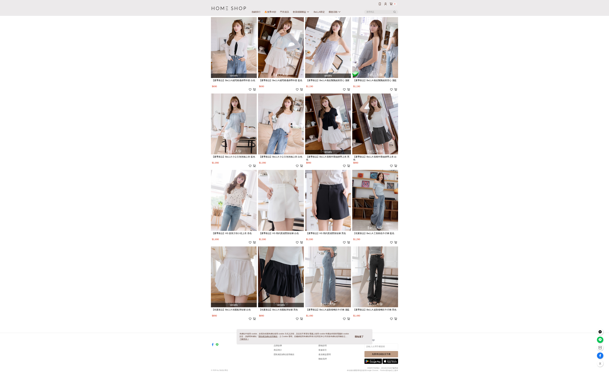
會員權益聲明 (324, 354)
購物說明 (322, 345)
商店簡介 (278, 350)
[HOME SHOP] (228, 8)
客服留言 (322, 350)
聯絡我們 (322, 359)
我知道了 (359, 336)
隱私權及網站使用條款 (284, 354)
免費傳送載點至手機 (381, 354)
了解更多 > (244, 339)
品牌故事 (278, 345)
